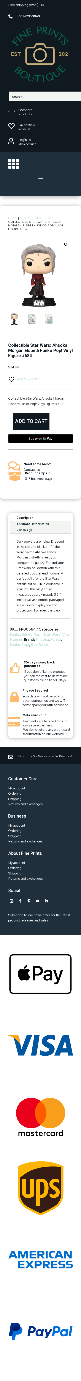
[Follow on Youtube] (37, 900)
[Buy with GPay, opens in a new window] (40, 438)
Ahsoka (42, 639)
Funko (25, 218)
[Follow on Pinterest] (28, 900)
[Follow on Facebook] (20, 900)
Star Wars (51, 634)
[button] (66, 244)
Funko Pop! (42, 218)
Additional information (32, 524)
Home (12, 218)
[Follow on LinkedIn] (46, 900)
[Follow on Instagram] (11, 900)
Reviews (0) (24, 530)
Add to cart (31, 421)
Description (24, 517)
